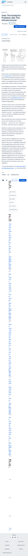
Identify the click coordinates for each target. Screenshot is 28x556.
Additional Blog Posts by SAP (8, 5)
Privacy (7, 541)
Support (21, 549)
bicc (8, 174)
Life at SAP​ (11, 202)
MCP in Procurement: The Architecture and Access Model (10, 428)
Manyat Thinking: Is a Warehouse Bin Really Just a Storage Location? (10, 287)
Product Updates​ (12, 206)
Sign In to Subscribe (20, 26)
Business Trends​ (12, 191)
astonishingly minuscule (16, 97)
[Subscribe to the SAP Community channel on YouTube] (15, 537)
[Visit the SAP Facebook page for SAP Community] (10, 537)
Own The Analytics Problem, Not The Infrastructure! (11, 17)
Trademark (7, 549)
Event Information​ (12, 195)
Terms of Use (21, 541)
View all (10, 529)
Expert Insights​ (12, 199)
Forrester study (8, 75)
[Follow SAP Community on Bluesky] (12, 537)
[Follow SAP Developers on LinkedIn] (17, 537)
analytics (4, 174)
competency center (14, 174)
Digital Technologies (6, 40)
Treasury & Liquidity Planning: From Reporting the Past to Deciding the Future (10, 238)
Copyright (7, 545)
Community (9, 2)
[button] (3, 34)
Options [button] (14, 29)
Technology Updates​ (13, 209)
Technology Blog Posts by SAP (10, 371)
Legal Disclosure (21, 545)
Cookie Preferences (7, 552)
